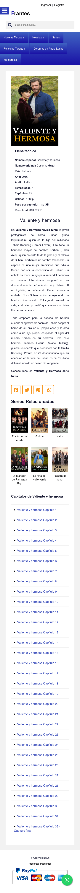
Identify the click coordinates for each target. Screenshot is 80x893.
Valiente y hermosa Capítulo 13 (37, 632)
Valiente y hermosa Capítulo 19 (37, 693)
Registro (59, 5)
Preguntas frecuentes (40, 863)
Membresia (10, 59)
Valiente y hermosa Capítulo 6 (36, 561)
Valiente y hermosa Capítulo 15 (37, 653)
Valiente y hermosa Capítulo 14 (37, 642)
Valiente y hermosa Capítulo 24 (37, 744)
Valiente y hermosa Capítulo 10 (37, 601)
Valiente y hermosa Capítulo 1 (36, 510)
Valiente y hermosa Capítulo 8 (36, 581)
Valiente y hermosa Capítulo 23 (37, 734)
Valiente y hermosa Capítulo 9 (36, 591)
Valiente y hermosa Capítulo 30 (37, 806)
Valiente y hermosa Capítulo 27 (37, 775)
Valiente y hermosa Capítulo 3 (36, 530)
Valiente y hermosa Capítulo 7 (36, 571)
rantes (20, 13)
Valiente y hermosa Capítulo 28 (37, 785)
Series (56, 37)
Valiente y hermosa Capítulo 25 (37, 755)
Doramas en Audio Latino (48, 48)
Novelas (37, 37)
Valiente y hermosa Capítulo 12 (37, 622)
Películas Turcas (13, 48)
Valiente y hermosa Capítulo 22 (37, 724)
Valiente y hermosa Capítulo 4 (36, 540)
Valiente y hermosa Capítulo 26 (37, 765)
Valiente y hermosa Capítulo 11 (37, 612)
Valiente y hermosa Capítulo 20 (37, 704)
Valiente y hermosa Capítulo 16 (37, 663)
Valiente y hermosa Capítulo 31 (37, 816)
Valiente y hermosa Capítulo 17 (37, 673)
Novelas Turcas (13, 37)
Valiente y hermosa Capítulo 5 (36, 550)
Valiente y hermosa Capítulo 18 (37, 683)
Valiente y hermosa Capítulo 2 (36, 520)
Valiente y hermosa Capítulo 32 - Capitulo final (37, 828)
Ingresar (46, 5)
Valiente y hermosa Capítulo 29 (37, 795)
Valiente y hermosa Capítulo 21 (37, 714)
